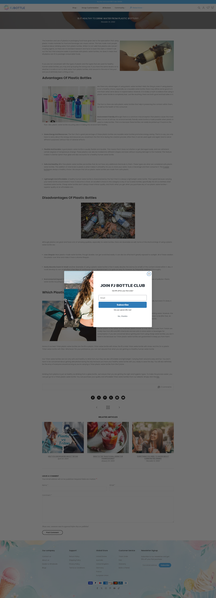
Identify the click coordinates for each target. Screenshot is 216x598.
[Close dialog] (149, 274)
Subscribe (123, 304)
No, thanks (122, 316)
